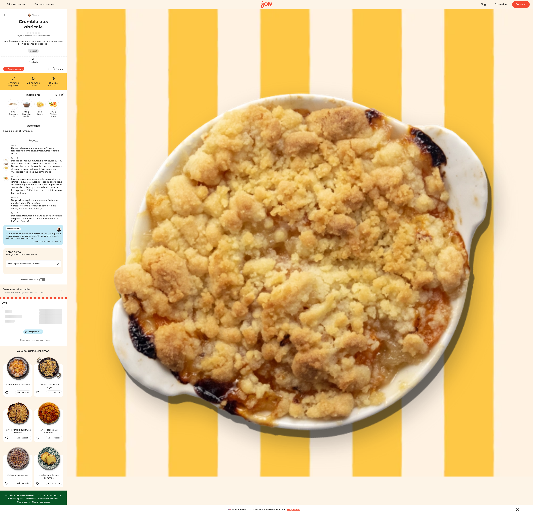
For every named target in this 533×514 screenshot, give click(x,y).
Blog (483, 4)
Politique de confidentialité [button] (49, 485)
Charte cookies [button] (24, 491)
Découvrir (521, 4)
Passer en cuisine (44, 4)
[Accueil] (266, 4)
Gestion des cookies (41, 491)
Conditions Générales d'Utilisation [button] (20, 485)
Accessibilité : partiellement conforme (42, 488)
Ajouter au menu (15, 69)
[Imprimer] (53, 69)
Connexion (501, 4)
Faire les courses (16, 4)
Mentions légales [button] (15, 488)
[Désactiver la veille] (42, 279)
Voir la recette (23, 382)
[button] (5, 15)
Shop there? (293, 509)
